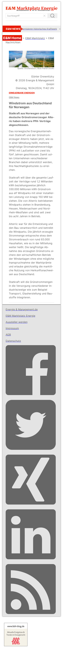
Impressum (12, 328)
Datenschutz (13, 340)
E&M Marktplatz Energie (20, 315)
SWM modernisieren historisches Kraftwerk (29, 29)
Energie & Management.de (22, 309)
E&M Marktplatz (35, 38)
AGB (8, 334)
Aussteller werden (16, 322)
